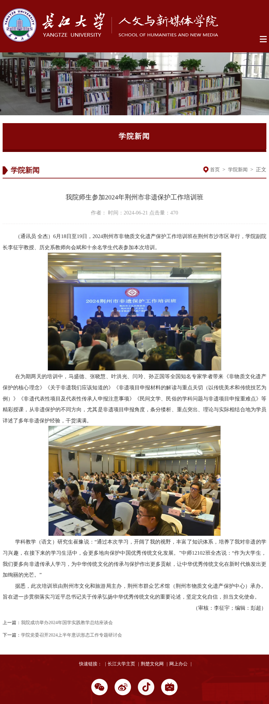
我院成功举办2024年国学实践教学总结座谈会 (67, 622)
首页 (215, 169)
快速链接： (90, 663)
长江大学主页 (121, 663)
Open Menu (263, 39)
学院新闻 (238, 169)
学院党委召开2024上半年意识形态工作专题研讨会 (71, 635)
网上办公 (178, 663)
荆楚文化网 (152, 663)
